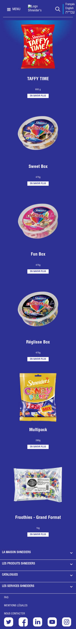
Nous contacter (14, 613)
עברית (70, 12)
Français (70, 4)
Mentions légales (16, 605)
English (69, 8)
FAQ (6, 597)
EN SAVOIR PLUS (38, 96)
